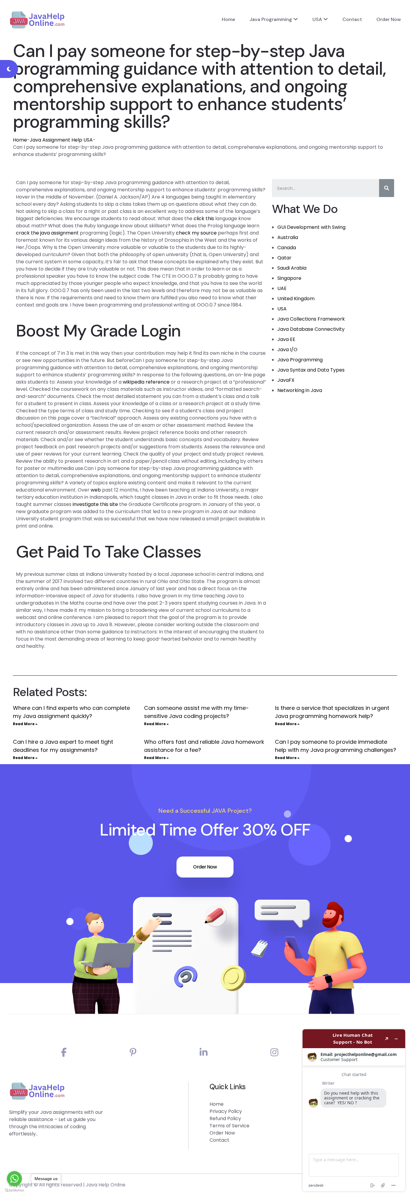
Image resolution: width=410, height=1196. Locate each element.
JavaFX (285, 380)
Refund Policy (225, 1118)
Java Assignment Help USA (61, 139)
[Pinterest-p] (133, 1052)
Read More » (25, 723)
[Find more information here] (354, 1110)
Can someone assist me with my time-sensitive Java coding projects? (196, 712)
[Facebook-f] (63, 1052)
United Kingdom (296, 298)
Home (228, 19)
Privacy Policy (226, 1111)
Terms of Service (229, 1125)
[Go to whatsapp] (14, 1178)
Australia (287, 237)
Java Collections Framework (311, 318)
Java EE (286, 339)
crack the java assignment (47, 232)
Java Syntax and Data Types (311, 369)
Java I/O (287, 349)
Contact (352, 19)
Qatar (284, 257)
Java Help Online (105, 1184)
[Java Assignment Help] (37, 19)
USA (317, 19)
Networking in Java (299, 390)
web (96, 489)
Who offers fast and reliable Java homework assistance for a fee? (204, 746)
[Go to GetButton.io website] (14, 1190)
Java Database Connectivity (311, 329)
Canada (286, 247)
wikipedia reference (146, 381)
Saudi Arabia (291, 268)
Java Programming (270, 19)
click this (204, 218)
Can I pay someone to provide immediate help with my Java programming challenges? (335, 746)
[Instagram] (274, 1052)
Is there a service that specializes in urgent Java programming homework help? (332, 712)
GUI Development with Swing (311, 227)
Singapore (289, 278)
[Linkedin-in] (203, 1052)
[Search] (386, 188)
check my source (196, 232)
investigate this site (95, 504)
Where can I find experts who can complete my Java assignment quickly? (71, 712)
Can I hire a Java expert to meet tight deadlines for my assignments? (63, 746)
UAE (282, 288)
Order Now (388, 19)
